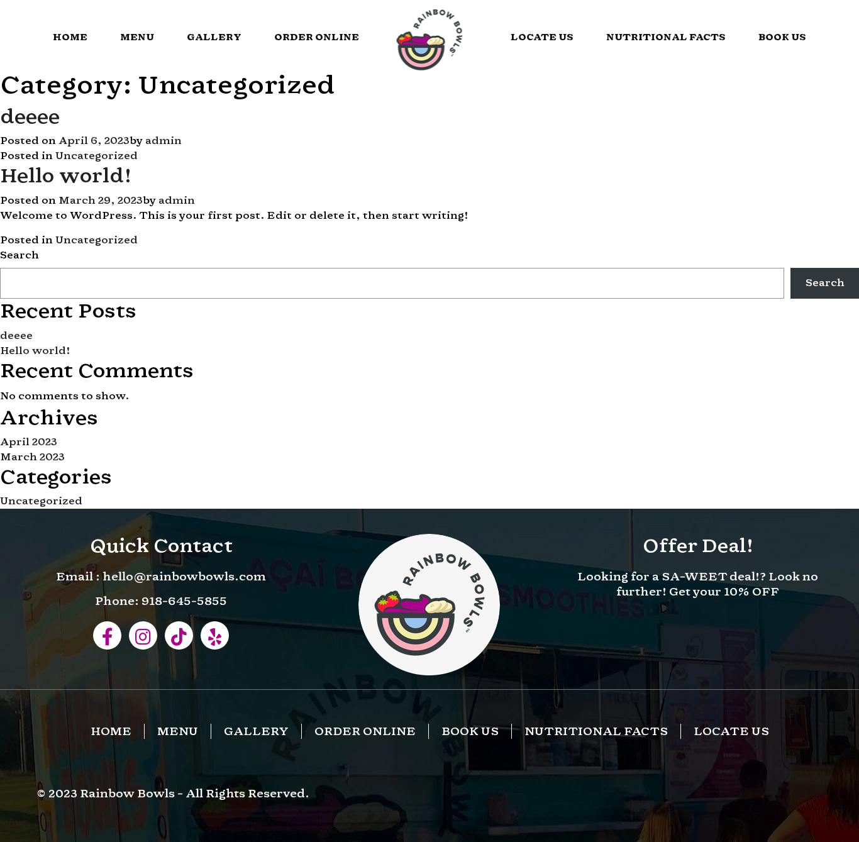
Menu (137, 37)
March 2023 (32, 457)
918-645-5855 (184, 600)
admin (163, 141)
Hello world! (66, 175)
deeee (30, 116)
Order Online (316, 37)
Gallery (214, 37)
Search (19, 255)
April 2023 (28, 442)
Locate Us (542, 37)
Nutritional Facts (666, 37)
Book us (782, 37)
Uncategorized (96, 156)
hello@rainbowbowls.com (184, 576)
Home (70, 37)
